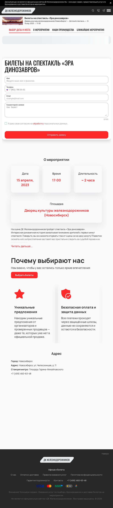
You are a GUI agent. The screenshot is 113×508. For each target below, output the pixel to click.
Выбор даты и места (19, 29)
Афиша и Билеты (56, 469)
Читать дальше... (22, 246)
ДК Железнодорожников (18, 10)
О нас (13, 474)
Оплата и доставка (29, 474)
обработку (38, 123)
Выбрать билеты (24, 275)
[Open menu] (109, 10)
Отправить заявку (56, 134)
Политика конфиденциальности (86, 474)
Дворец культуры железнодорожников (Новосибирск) (46, 21)
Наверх (105, 453)
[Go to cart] (104, 10)
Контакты (58, 480)
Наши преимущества (63, 29)
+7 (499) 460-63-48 (21, 373)
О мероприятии (41, 29)
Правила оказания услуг (55, 474)
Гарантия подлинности (38, 480)
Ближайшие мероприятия (90, 29)
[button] (7, 90)
